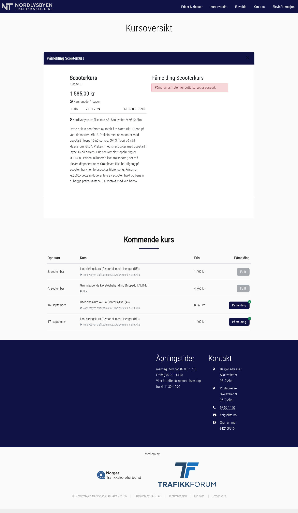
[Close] (247, 57)
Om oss (259, 7)
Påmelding (241, 304)
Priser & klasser (192, 7)
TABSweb (140, 496)
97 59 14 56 (227, 407)
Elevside (240, 7)
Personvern (219, 496)
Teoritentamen (178, 496)
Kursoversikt (218, 7)
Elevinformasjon (284, 7)
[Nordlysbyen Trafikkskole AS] (27, 6)
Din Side (199, 496)
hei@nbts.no (228, 415)
